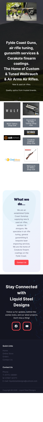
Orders (5, 356)
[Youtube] (27, 326)
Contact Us (7, 360)
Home (5, 350)
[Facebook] (16, 326)
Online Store (8, 353)
